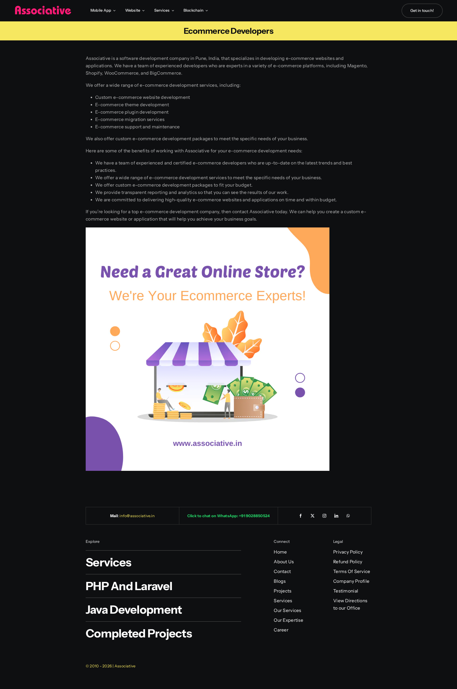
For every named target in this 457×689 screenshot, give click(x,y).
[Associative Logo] (42, 7)
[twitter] (313, 516)
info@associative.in (137, 515)
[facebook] (301, 516)
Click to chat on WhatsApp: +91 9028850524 (228, 515)
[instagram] (324, 516)
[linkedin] (336, 516)
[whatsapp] (348, 516)
